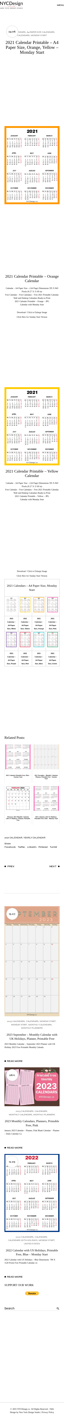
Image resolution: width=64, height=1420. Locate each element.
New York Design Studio (29, 1412)
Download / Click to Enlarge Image (32, 312)
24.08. (12, 31)
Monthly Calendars (40, 1024)
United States (32, 1243)
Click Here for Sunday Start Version (32, 317)
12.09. (12, 1161)
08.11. (12, 1075)
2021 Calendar (13, 837)
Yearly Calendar (34, 837)
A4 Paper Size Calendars (40, 32)
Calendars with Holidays (23, 1240)
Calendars (23, 35)
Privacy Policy (48, 1412)
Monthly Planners (32, 1028)
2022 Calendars (24, 1237)
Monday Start (39, 35)
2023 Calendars (16, 1021)
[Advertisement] (32, 93)
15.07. (12, 914)
